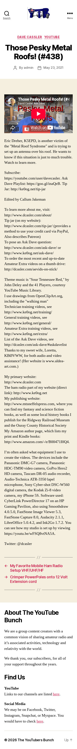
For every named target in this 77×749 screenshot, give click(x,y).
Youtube (52, 37)
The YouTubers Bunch (36, 740)
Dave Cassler (29, 37)
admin (28, 68)
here (56, 694)
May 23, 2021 (53, 68)
